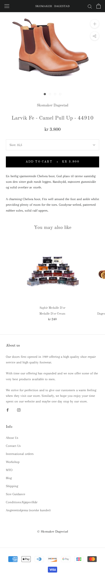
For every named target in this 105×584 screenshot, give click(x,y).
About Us (12, 438)
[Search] (90, 6)
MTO (9, 470)
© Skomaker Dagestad (52, 531)
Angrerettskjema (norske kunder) (28, 510)
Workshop (13, 462)
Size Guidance (15, 494)
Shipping (12, 486)
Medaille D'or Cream (52, 313)
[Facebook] (7, 409)
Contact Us (13, 446)
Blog (9, 478)
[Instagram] (19, 409)
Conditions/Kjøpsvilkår (21, 502)
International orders (20, 454)
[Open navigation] (6, 6)
